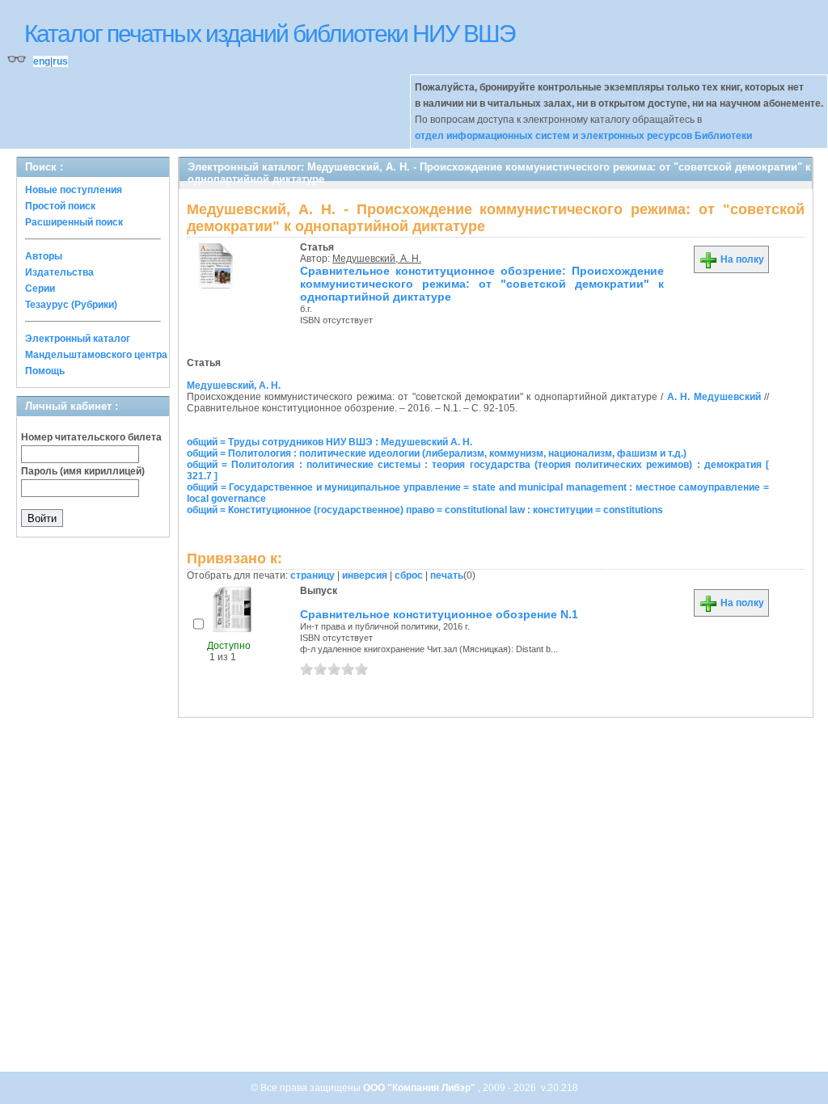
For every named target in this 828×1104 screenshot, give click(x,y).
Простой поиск (60, 206)
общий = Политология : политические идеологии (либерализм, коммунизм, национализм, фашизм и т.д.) (436, 453)
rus (60, 61)
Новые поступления (73, 190)
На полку (741, 259)
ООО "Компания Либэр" (420, 1087)
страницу (312, 575)
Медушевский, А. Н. (376, 258)
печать (446, 575)
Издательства (59, 272)
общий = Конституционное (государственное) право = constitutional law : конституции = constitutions (425, 510)
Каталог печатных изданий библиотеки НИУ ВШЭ (269, 33)
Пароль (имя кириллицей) (83, 471)
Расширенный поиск (74, 222)
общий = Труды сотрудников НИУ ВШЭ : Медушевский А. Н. (329, 442)
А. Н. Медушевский (714, 396)
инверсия (364, 575)
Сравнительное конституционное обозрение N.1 (439, 614)
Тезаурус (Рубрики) (71, 304)
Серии (40, 288)
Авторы (43, 256)
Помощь (45, 371)
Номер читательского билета (91, 437)
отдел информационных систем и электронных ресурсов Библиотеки (583, 135)
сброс (409, 575)
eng (41, 61)
